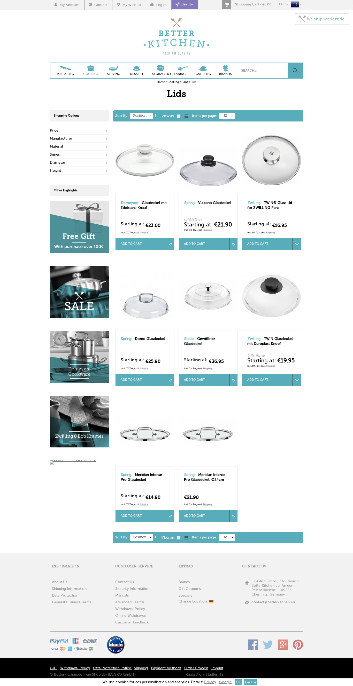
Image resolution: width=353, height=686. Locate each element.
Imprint (217, 668)
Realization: (195, 674)
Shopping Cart (247, 4)
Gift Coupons (190, 589)
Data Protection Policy (112, 668)
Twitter (268, 644)
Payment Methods (166, 668)
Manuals (122, 595)
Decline (250, 682)
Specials (185, 595)
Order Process (196, 668)
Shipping (144, 233)
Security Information (132, 589)
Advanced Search (129, 602)
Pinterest (298, 644)
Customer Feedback (132, 622)
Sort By (121, 116)
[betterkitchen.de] (176, 18)
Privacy (210, 682)
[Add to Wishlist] (170, 244)
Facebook (253, 644)
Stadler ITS (215, 674)
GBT (53, 668)
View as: (168, 116)
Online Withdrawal (130, 616)
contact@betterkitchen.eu (273, 602)
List (186, 116)
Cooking (173, 82)
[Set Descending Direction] (155, 116)
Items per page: (204, 116)
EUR (282, 4)
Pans (185, 82)
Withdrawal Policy (130, 609)
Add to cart (131, 244)
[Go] (295, 70)
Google (283, 644)
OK (238, 682)
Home (161, 82)
